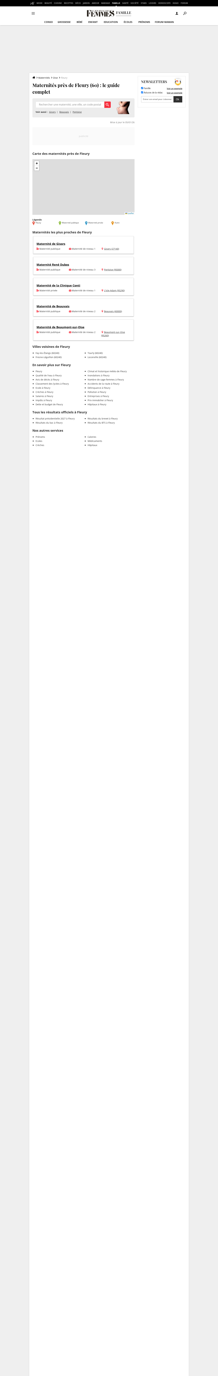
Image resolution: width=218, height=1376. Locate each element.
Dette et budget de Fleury (49, 404)
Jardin (86, 3)
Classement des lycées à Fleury (52, 383)
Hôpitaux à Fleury (97, 404)
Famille (116, 3)
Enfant (93, 22)
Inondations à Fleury (98, 375)
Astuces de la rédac (153, 93)
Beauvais (64, 111)
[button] (36, 163)
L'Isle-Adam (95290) (114, 290)
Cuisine (58, 3)
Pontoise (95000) (112, 269)
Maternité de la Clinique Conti (58, 285)
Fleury (39, 371)
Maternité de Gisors (51, 244)
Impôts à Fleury (44, 400)
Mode (39, 3)
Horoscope (164, 3)
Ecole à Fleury (43, 387)
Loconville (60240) (97, 357)
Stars (144, 3)
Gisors (52, 111)
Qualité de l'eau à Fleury (49, 375)
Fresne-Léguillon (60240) (49, 357)
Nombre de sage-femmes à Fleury (106, 379)
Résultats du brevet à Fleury (103, 418)
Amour (95, 3)
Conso (48, 22)
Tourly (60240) (95, 353)
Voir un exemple (174, 88)
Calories (92, 436)
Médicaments (95, 440)
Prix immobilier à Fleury (100, 400)
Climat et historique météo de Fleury (107, 371)
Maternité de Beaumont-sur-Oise (60, 327)
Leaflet (130, 213)
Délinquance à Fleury (99, 387)
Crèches (40, 445)
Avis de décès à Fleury (47, 379)
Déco (78, 3)
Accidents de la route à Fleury (103, 383)
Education (111, 22)
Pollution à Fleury (97, 391)
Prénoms (144, 22)
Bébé (79, 22)
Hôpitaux (92, 445)
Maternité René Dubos (53, 265)
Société (135, 3)
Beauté (48, 3)
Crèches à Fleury (44, 391)
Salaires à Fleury (44, 396)
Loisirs (152, 3)
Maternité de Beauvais (53, 306)
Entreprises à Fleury (98, 396)
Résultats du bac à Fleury (49, 422)
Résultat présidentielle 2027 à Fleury (55, 418)
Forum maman (164, 22)
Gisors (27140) (111, 248)
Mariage (105, 3)
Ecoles (39, 440)
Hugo (176, 3)
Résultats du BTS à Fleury (101, 422)
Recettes (68, 3)
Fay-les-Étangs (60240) (47, 353)
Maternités (44, 77)
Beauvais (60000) (113, 311)
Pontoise (77, 111)
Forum (184, 3)
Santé (125, 3)
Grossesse (64, 22)
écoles (128, 22)
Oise (55, 77)
